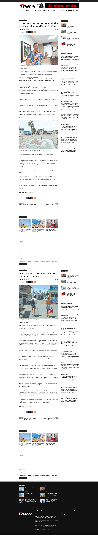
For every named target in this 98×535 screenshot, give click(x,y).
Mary (62, 114)
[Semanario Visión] (23, 211)
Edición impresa (23, 19)
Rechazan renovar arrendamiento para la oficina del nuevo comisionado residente (68, 143)
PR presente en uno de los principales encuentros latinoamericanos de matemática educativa (70, 60)
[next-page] (21, 234)
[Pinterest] (32, 32)
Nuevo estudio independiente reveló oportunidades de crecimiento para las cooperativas (73, 37)
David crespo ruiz (64, 117)
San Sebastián (31, 192)
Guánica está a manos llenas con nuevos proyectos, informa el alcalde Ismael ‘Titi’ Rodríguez (31, 500)
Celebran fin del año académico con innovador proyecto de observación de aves (70, 111)
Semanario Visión (23, 29)
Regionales (25, 20)
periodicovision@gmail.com (45, 529)
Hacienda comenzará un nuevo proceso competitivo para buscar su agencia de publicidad (73, 25)
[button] (78, 16)
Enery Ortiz (63, 59)
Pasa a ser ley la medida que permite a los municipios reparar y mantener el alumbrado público (25, 230)
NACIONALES (43, 485)
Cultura (23, 192)
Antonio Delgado (64, 77)
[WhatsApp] (35, 32)
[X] (29, 32)
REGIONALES (22, 485)
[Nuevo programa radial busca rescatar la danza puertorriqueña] (52, 223)
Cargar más (70, 48)
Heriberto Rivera (64, 150)
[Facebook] (77, 0)
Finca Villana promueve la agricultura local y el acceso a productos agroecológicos (38, 230)
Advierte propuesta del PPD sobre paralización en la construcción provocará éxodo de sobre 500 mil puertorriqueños (70, 100)
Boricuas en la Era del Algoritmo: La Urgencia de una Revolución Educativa (68, 78)
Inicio (19, 19)
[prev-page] (19, 234)
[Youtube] (78, 0)
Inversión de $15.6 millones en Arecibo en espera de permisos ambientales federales (68, 123)
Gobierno (26, 192)
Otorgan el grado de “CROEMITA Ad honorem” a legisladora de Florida (69, 92)
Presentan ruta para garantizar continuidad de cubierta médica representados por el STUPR (72, 31)
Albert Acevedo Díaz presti (65, 103)
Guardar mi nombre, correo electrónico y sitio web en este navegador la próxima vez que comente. (38, 261)
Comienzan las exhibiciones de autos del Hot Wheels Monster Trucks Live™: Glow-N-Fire (70, 118)
